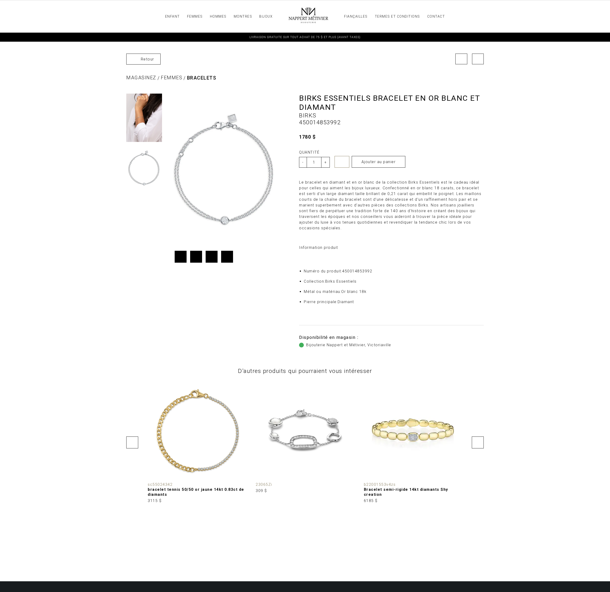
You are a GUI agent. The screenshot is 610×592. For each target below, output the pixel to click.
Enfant (172, 16)
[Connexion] (502, 16)
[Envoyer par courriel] (227, 257)
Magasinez (141, 77)
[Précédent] (461, 59)
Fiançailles (356, 16)
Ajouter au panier (378, 162)
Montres (243, 16)
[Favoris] (342, 162)
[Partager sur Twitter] (196, 257)
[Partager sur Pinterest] (212, 257)
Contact (436, 16)
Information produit (318, 247)
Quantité (309, 152)
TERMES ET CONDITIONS (397, 16)
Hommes (218, 16)
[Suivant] (478, 59)
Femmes (195, 16)
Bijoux (266, 16)
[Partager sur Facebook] (181, 257)
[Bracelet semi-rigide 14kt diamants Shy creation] (413, 442)
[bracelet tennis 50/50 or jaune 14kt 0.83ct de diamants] (197, 442)
